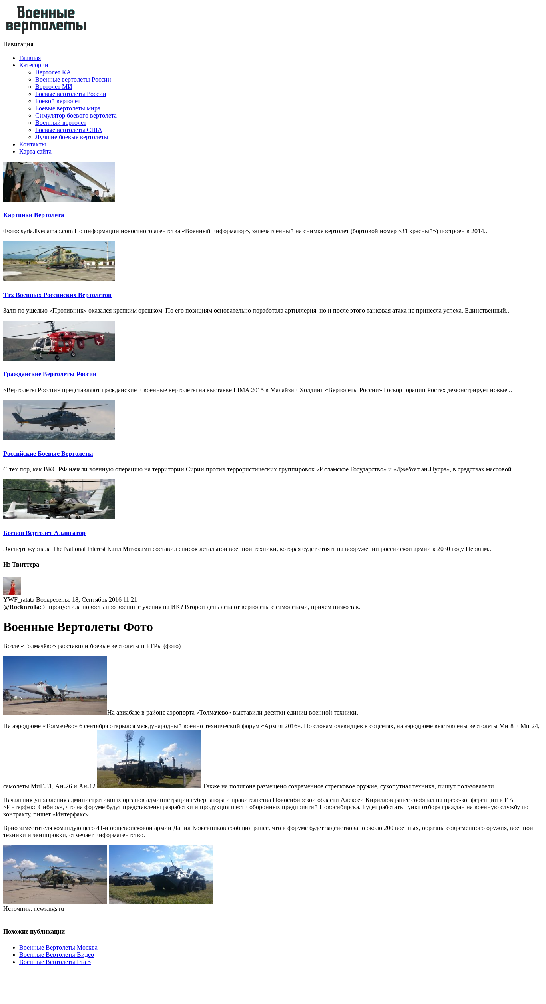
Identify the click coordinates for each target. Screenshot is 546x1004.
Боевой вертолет (57, 101)
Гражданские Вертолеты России (49, 374)
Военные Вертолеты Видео (56, 954)
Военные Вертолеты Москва (58, 947)
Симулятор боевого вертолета (76, 115)
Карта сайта (35, 151)
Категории (33, 65)
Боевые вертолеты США (68, 129)
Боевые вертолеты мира (67, 108)
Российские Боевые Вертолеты (48, 453)
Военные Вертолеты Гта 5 (55, 961)
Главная (30, 57)
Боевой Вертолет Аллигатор (44, 532)
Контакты (32, 144)
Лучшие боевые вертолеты (71, 137)
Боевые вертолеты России (70, 93)
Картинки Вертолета (33, 215)
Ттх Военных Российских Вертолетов (57, 294)
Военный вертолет (60, 122)
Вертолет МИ (53, 86)
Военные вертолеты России (73, 79)
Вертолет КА (53, 72)
